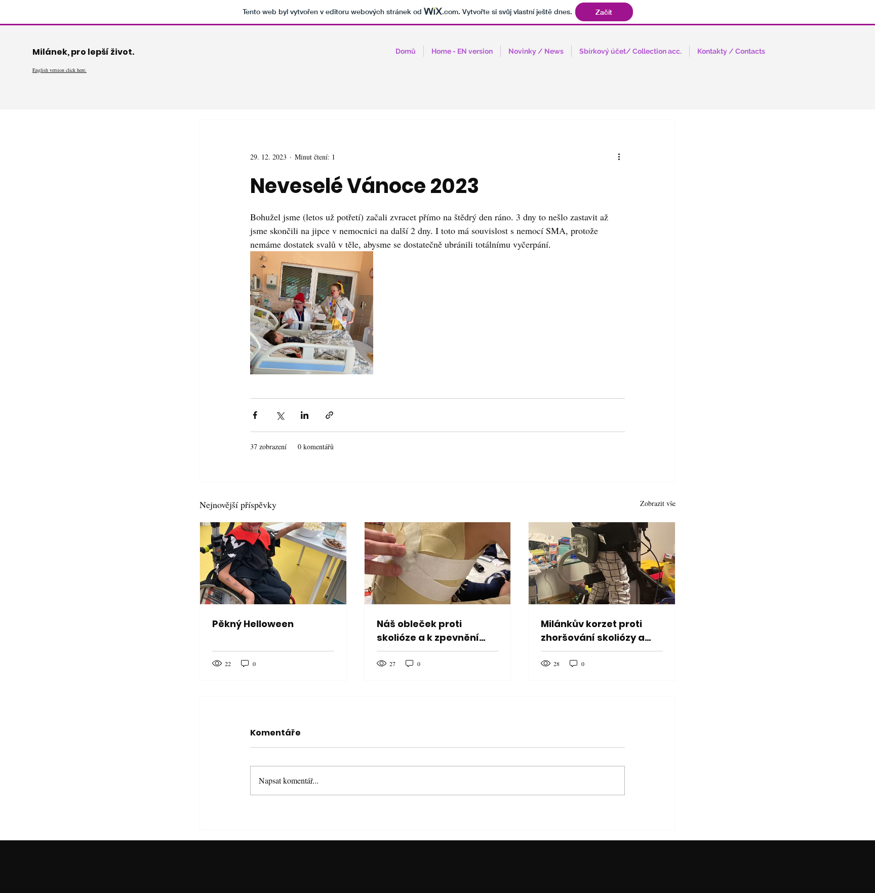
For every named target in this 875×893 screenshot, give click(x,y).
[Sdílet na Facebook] (255, 415)
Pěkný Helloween (253, 623)
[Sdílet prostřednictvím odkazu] (329, 415)
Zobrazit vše (657, 503)
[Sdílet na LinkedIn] (304, 415)
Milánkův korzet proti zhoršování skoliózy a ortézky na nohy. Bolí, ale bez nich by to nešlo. (600, 630)
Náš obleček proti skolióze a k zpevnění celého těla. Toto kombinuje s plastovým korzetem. (433, 630)
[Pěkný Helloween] (273, 563)
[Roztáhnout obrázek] (311, 312)
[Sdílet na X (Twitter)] (280, 415)
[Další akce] (619, 156)
